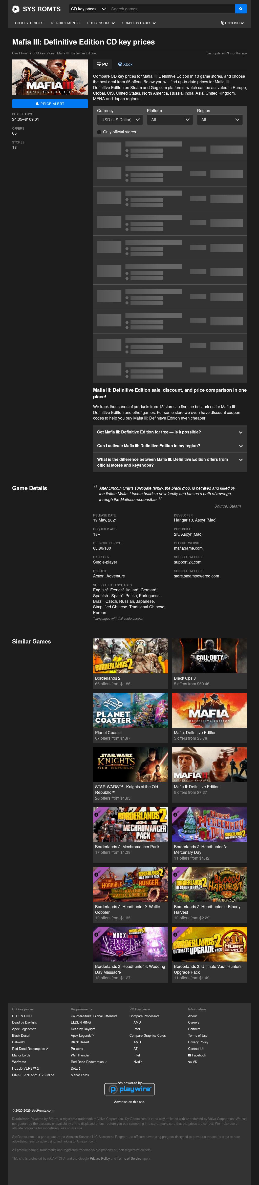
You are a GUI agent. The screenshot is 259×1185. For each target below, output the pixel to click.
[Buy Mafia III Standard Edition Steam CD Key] (170, 174)
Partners (194, 1028)
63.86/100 (102, 548)
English (232, 22)
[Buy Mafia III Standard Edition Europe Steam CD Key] (170, 198)
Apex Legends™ (24, 1028)
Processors (99, 22)
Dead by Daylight (24, 1022)
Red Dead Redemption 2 (30, 1048)
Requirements (65, 22)
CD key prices (29, 22)
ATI (136, 1048)
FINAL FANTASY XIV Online (33, 1074)
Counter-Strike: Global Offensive (94, 1015)
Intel (137, 1028)
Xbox (127, 64)
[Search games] (241, 8)
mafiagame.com (188, 548)
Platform (154, 110)
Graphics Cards (137, 22)
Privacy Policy (198, 1042)
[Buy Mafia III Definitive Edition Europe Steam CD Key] (170, 149)
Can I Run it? (36, 9)
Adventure (115, 576)
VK (194, 1061)
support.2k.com (187, 562)
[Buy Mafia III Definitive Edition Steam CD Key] (170, 248)
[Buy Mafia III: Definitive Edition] (170, 272)
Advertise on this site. (129, 1101)
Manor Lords (21, 1055)
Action (98, 576)
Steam (235, 506)
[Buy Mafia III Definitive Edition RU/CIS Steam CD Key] (170, 223)
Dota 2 (75, 1068)
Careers (193, 1022)
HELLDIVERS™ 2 (25, 1068)
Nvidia (138, 1061)
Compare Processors (144, 1015)
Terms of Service (129, 1158)
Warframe (19, 1061)
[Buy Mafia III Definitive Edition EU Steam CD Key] (170, 297)
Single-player (105, 562)
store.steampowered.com (196, 576)
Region (203, 110)
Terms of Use (197, 1035)
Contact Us (196, 1048)
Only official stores (119, 132)
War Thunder (80, 1055)
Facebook (198, 1055)
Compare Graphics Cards (148, 1035)
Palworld (18, 1042)
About (192, 1015)
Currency (105, 110)
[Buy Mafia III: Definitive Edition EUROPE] (170, 321)
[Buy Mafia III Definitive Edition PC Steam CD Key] (170, 370)
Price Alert (51, 103)
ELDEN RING (22, 1015)
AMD (137, 1022)
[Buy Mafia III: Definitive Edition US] (170, 346)
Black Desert (21, 1035)
